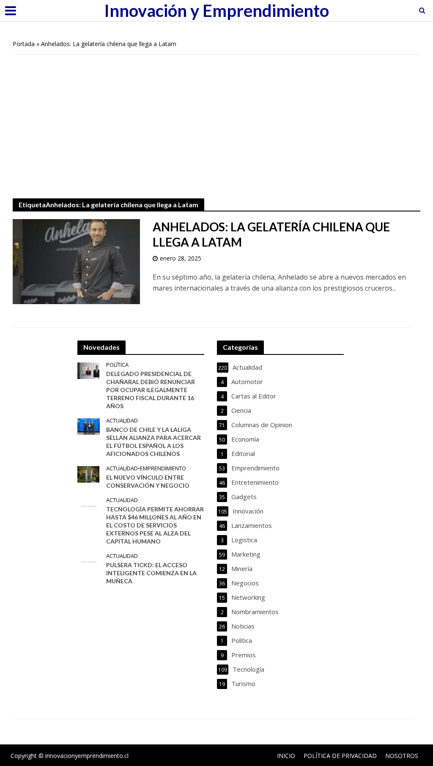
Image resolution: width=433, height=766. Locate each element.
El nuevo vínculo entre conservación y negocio (147, 481)
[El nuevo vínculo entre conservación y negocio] (88, 473)
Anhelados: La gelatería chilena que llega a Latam (271, 234)
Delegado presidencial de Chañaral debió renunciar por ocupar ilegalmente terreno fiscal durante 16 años (150, 389)
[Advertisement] (216, 122)
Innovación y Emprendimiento (216, 10)
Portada (24, 44)
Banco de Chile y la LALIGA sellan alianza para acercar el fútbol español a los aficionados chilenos (153, 441)
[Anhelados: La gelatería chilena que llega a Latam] (76, 261)
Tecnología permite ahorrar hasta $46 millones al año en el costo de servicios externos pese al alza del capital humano (155, 525)
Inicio (286, 756)
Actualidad (122, 420)
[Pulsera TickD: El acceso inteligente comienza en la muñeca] (88, 561)
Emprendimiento (163, 468)
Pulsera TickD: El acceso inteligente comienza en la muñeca (151, 573)
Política (117, 364)
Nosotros (401, 756)
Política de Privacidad (340, 756)
